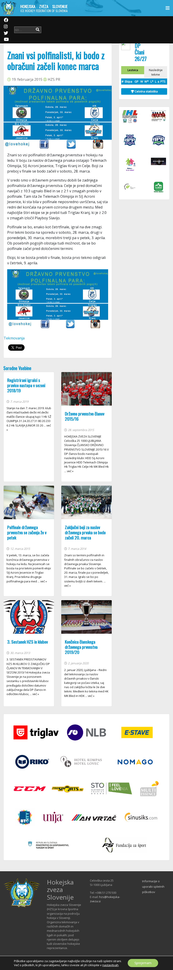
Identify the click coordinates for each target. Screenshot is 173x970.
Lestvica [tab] (132, 70)
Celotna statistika (146, 91)
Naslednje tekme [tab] (156, 72)
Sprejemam (142, 963)
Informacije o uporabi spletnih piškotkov (153, 886)
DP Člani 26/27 (141, 52)
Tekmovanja (14, 338)
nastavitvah (110, 965)
